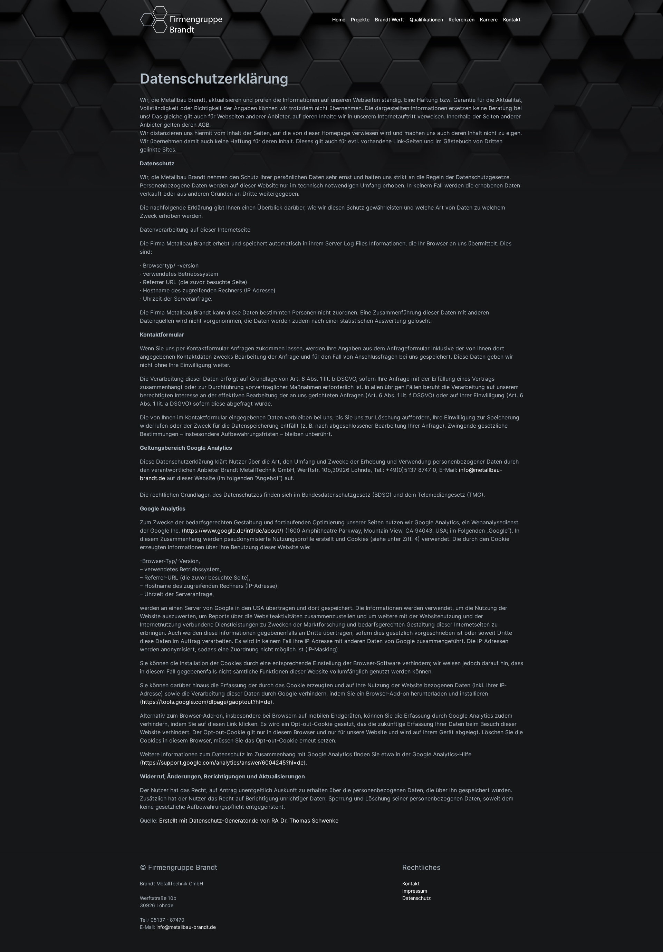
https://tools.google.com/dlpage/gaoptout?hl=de (206, 701)
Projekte (360, 19)
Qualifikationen (426, 19)
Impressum (414, 891)
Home (338, 19)
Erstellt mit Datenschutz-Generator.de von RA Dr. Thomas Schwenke (248, 820)
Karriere (489, 19)
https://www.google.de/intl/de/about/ (232, 530)
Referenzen (461, 19)
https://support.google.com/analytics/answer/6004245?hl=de (223, 762)
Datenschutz (416, 898)
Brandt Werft (389, 19)
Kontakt (511, 19)
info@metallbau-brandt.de (186, 927)
